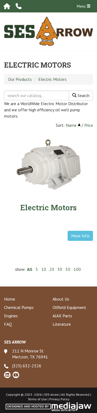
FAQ (8, 324)
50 (67, 269)
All (29, 269)
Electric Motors (52, 79)
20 (51, 269)
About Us (61, 299)
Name (71, 125)
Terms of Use (37, 399)
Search (83, 95)
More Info (80, 235)
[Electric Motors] (48, 164)
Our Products (20, 79)
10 (43, 269)
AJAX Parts (62, 315)
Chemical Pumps (19, 307)
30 (59, 269)
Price (88, 125)
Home (9, 299)
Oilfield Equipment (69, 307)
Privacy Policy (59, 399)
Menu (82, 6)
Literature (62, 324)
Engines (11, 315)
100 (77, 269)
